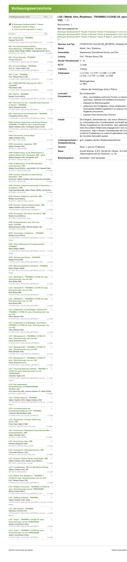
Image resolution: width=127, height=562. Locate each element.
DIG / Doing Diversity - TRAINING (22, 57)
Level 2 (39, 29)
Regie (32, 27)
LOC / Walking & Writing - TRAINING (24, 498)
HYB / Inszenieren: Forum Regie (22, 135)
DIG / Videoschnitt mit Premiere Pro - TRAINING (28, 114)
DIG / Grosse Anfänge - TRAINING (23, 66)
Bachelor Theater (21, 27)
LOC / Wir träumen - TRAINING (21, 509)
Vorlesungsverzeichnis (31, 8)
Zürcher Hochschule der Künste (21, 550)
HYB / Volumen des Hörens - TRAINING (25, 257)
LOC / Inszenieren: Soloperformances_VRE (26, 450)
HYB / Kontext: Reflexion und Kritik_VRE (25, 196)
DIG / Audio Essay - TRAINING (21, 38)
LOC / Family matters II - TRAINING (23, 398)
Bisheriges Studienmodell (24, 24)
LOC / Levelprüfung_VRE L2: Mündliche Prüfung (29, 467)
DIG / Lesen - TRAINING (18, 74)
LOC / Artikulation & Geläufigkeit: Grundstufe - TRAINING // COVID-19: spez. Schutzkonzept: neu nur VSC (29, 325)
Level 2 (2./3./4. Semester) (24, 29)
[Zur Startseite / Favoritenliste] (10, 24)
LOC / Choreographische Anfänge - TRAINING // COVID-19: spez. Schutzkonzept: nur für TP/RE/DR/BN (28, 371)
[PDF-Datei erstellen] (68, 20)
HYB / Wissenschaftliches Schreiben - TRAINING (28, 266)
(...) (59, 39)
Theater (40, 24)
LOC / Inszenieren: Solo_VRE (21, 441)
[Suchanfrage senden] (46, 33)
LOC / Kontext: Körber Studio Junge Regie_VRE (28, 458)
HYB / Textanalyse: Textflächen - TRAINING (26, 233)
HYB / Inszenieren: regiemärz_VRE (23, 144)
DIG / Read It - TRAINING (19, 94)
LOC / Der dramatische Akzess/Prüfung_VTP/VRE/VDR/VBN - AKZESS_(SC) (24, 387)
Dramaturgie (111, 32)
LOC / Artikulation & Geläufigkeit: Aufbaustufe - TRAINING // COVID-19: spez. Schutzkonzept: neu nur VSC (29, 312)
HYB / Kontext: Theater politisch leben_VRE (27, 205)
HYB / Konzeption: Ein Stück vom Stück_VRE (27, 213)
